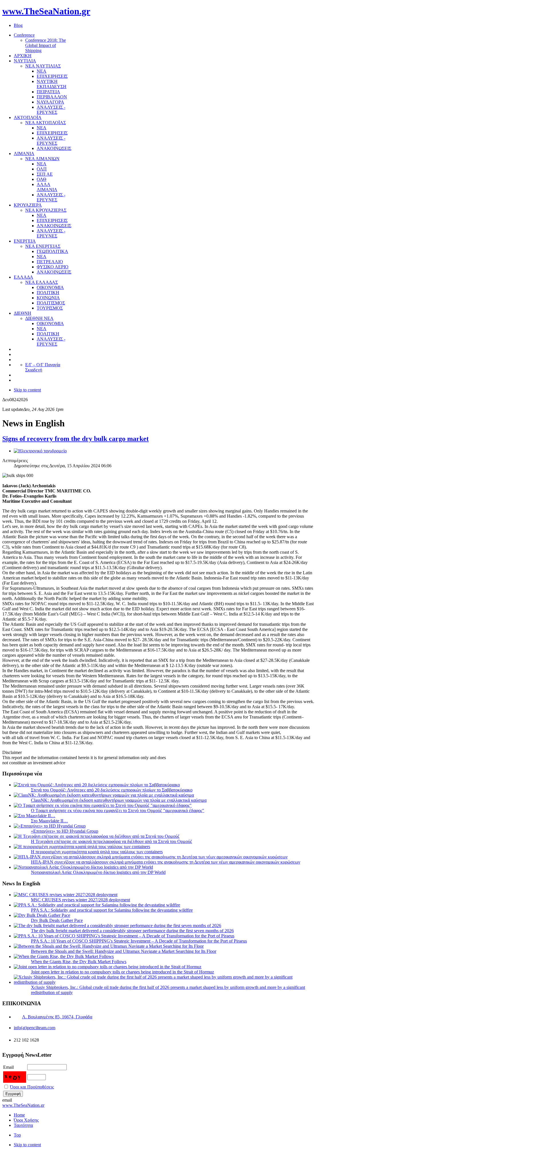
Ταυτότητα (23, 1125)
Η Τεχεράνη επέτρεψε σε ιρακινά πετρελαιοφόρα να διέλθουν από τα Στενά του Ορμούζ (111, 841)
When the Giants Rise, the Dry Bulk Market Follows (78, 961)
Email (8, 1067)
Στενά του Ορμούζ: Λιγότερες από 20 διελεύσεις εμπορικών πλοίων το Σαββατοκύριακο (111, 789)
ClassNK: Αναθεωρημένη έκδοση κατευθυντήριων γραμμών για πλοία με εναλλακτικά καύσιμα (119, 800)
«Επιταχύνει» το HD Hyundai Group (64, 831)
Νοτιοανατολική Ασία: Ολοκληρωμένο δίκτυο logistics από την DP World (98, 872)
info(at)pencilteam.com (34, 1027)
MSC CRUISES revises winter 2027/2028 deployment (80, 899)
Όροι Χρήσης (26, 1120)
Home (19, 1115)
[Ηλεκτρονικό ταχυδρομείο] (40, 450)
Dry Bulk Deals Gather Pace (57, 920)
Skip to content (27, 389)
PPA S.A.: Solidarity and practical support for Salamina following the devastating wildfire (112, 910)
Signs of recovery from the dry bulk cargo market (75, 438)
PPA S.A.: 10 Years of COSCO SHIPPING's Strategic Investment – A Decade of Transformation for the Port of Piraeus (139, 941)
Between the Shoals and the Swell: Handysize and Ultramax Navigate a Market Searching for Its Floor (123, 951)
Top (17, 1135)
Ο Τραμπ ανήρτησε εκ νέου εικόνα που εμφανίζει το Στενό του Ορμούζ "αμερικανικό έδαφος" (117, 810)
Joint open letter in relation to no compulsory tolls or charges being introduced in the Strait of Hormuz (122, 971)
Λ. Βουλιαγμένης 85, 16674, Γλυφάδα (57, 1016)
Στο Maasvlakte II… (49, 820)
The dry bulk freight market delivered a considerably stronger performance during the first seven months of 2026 (132, 930)
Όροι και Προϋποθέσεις (32, 1086)
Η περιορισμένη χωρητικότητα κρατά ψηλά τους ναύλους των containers (97, 851)
